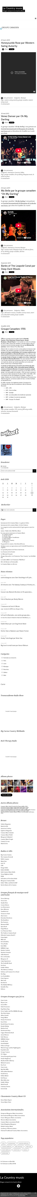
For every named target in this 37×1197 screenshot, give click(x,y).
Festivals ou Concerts (9, 658)
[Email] (18, 1185)
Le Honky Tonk (6, 536)
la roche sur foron (28, 249)
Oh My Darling (20, 201)
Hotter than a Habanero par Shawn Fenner (15, 631)
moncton (3, 411)
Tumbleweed (4, 911)
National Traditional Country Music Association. (14, 1130)
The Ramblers (5, 920)
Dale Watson (4, 1037)
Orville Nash (4, 1041)
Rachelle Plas (4, 987)
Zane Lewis (4, 1000)
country (19, 409)
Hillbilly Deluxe (5, 1039)
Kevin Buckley (5, 941)
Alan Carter (4, 916)
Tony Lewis (4, 1067)
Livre (4, 663)
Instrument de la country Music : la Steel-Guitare (14, 525)
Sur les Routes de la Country (8, 885)
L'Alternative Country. (8, 540)
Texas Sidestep (5, 898)
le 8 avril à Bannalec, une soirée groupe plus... (16, 615)
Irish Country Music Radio (8, 872)
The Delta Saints (5, 1013)
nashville (25, 1150)
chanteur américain (6, 1146)
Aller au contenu (6, 1)
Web (4, 675)
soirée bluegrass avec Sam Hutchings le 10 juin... (16, 577)
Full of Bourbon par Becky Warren (12, 599)
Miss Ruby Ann (5, 1080)
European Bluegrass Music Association (12, 1113)
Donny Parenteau (6, 1019)
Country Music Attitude (7, 833)
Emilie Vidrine (5, 967)
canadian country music (23, 313)
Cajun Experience (6, 961)
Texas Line (4, 900)
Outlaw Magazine (6, 824)
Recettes (6, 669)
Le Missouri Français (7, 554)
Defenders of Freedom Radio (9, 878)
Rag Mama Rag (5, 1009)
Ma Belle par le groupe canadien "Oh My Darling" (18, 192)
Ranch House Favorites (7, 1024)
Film (4, 661)
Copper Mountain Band (7, 1032)
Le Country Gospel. (7, 534)
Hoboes (3, 989)
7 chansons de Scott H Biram (10, 606)
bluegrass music (11, 1143)
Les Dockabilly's (5, 976)
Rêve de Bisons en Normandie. (9, 562)
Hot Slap (3, 974)
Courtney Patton (5, 1086)
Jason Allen (4, 1004)
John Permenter (5, 1007)
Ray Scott (3, 1065)
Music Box (4, 861)
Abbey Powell (4, 1015)
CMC (2, 865)
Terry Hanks (4, 944)
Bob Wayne (4, 1078)
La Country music (12, 8)
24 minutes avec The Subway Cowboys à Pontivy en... (18, 585)
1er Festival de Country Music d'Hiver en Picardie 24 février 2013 (17, 812)
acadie (30, 409)
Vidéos (5, 672)
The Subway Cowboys (7, 969)
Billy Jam (3, 939)
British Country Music (7, 1126)
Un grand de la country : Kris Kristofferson (13, 544)
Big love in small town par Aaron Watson (14, 645)
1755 (16, 409)
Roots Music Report (6, 1100)
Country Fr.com (5, 841)
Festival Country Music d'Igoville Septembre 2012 (15, 807)
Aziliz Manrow (5, 954)
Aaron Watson (5, 1035)
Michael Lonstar (5, 1063)
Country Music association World (10, 1122)
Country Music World (6, 835)
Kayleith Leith (5, 1050)
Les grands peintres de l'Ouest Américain (12, 549)
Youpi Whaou (4, 928)
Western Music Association (8, 1120)
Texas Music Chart (6, 1102)
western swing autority (11, 100)
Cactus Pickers (5, 905)
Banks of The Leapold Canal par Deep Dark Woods (18, 267)
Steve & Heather (5, 956)
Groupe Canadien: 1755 (13, 328)
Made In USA (4, 826)
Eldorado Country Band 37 (8, 935)
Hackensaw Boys (5, 1030)
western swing (5, 1153)
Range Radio (4, 868)
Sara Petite (4, 1022)
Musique (5, 666)
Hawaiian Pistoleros (6, 918)
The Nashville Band (6, 963)
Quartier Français (6, 952)
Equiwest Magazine (6, 830)
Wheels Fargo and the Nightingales (11, 1048)
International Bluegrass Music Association (13, 1115)
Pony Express (5, 978)
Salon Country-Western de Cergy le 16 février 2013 (15, 811)
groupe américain (6, 1150)
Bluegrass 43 (4, 959)
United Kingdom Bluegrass (8, 1124)
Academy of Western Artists (9, 1128)
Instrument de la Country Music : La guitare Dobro (15, 523)
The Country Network (7, 857)
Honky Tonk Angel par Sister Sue (11, 638)
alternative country (9, 313)
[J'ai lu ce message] (35, 1193)
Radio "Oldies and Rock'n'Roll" (9, 883)
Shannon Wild (5, 924)
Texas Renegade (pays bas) (8, 1056)
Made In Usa (4, 843)
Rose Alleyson (5, 909)
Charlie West (4, 903)
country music (17, 1150)
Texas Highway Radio (7, 874)
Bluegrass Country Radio (8, 880)
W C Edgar (4, 1054)
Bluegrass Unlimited (6, 837)
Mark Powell (4, 1084)
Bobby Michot (4, 1075)
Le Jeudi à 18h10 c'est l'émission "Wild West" (13, 559)
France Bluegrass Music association (11, 1117)
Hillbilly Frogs (5, 948)
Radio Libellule (5, 870)
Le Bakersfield (6, 539)
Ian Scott (3, 965)
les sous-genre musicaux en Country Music (13, 533)
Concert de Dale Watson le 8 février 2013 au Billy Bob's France (18, 809)
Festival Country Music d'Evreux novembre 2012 (14, 808)
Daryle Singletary (6, 1058)
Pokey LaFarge (5, 1045)
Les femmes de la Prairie (8, 552)
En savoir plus (21, 1195)
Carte (3, 684)
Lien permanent (8, 98)
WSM (2, 876)
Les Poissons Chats (6, 931)
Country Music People (7, 839)
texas (3, 1143)
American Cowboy (6, 828)
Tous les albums (6, 795)
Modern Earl (4, 1028)
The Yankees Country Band (8, 933)
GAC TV (3, 863)
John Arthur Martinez (7, 1071)
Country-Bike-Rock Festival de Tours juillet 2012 (14, 806)
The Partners (4, 922)
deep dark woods (9, 315)
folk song (25, 409)
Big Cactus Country (6, 855)
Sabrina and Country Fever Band (10, 972)
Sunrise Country (5, 950)
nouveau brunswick (12, 411)
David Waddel (4, 1043)
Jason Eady (4, 1088)
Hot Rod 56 (4, 982)
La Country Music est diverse (9, 564)
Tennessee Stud (5, 913)
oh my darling (19, 174)
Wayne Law (4, 1002)
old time (22, 251)
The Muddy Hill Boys (6, 985)
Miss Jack (3, 980)
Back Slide (4, 946)
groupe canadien (23, 100)
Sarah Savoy (4, 1073)
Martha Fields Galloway (7, 1060)
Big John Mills (5, 1069)
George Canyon (5, 1052)
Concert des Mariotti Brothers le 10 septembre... (17, 592)
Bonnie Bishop (5, 1026)
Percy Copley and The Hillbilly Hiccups (11, 1011)
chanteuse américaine (23, 1143)
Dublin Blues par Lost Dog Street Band (13, 624)
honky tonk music (18, 1146)
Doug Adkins (4, 1017)
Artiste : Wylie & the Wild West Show (11, 531)
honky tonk (28, 1146)
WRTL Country (5, 859)
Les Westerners (5, 907)
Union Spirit (4, 937)
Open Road (4, 926)
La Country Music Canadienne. (10, 537)
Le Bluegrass (5, 542)
